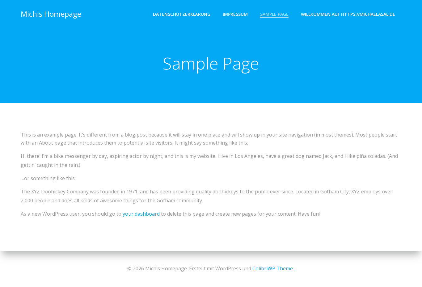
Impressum (235, 14)
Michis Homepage (51, 14)
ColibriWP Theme (272, 268)
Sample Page (274, 14)
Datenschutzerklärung (181, 14)
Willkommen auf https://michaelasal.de (348, 14)
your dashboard (141, 213)
